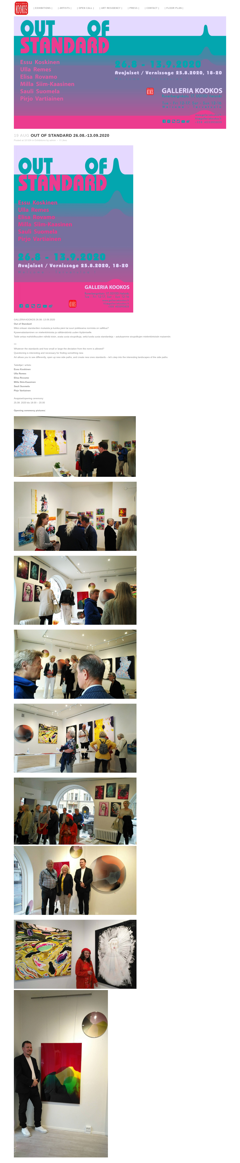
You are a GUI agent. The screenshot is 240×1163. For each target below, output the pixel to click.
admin (52, 140)
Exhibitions (40, 140)
